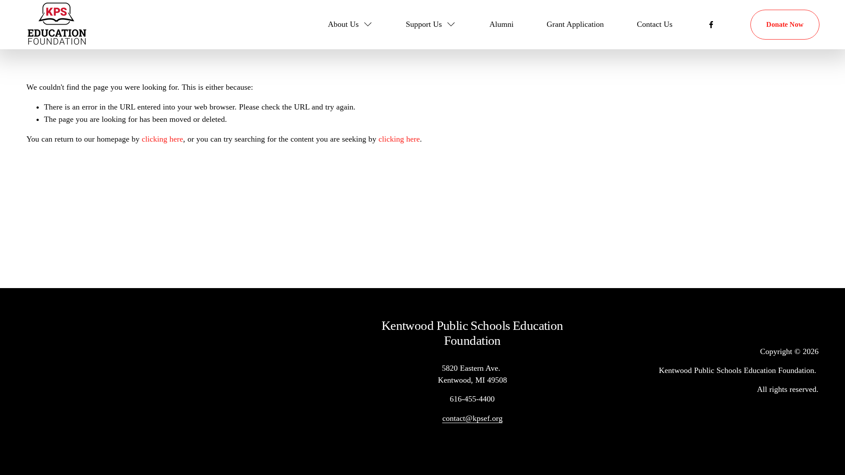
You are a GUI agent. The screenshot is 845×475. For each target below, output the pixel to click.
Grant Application (575, 24)
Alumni (501, 24)
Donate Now (785, 24)
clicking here (162, 139)
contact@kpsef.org (472, 418)
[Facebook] (711, 24)
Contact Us (654, 24)
